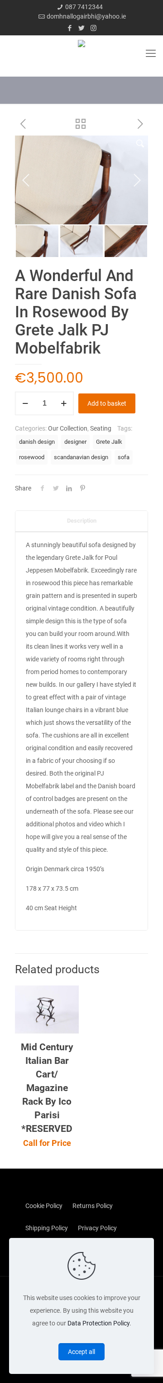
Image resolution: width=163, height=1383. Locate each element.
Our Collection (67, 428)
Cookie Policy (43, 1205)
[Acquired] (81, 53)
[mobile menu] (150, 53)
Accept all (81, 1351)
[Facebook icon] (70, 28)
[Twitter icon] (81, 28)
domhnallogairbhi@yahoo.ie (86, 16)
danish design (37, 441)
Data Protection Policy (98, 1323)
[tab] (81, 521)
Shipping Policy (46, 1228)
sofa (123, 457)
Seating (100, 428)
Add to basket (106, 403)
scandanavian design (81, 457)
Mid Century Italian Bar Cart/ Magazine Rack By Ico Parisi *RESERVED (47, 1088)
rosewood (31, 457)
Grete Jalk (109, 441)
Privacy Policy (97, 1228)
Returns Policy (92, 1205)
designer (75, 441)
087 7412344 (84, 6)
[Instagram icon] (93, 28)
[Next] (137, 180)
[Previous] (26, 180)
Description (81, 520)
